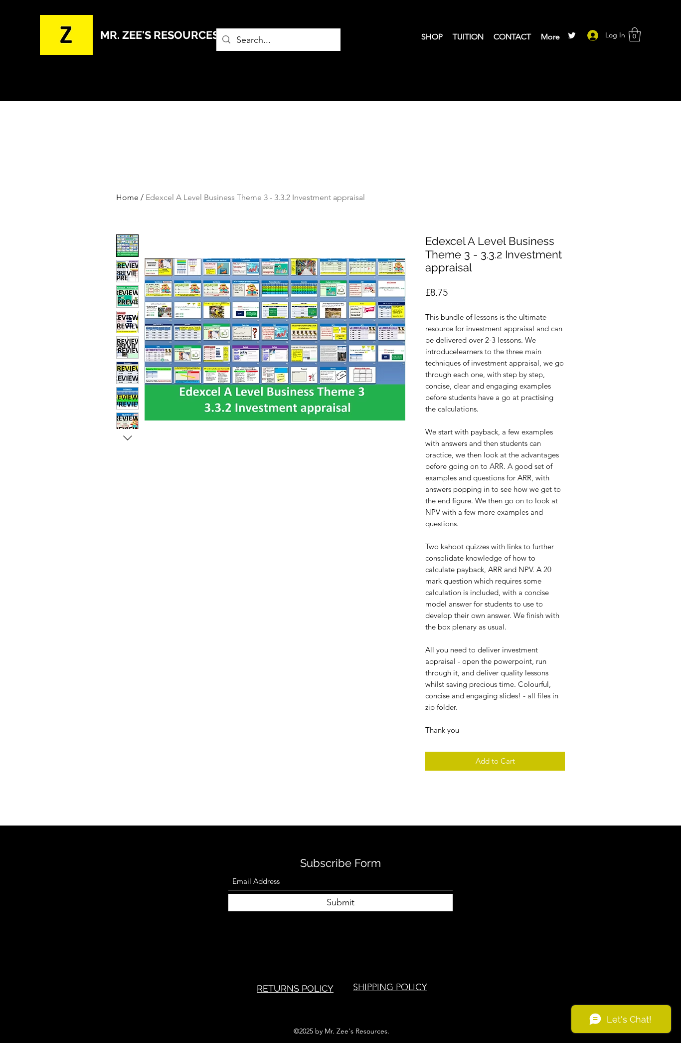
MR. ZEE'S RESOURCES (159, 34)
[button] (635, 34)
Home (127, 197)
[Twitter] (572, 35)
